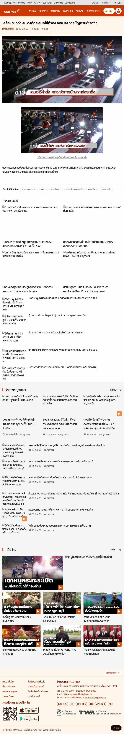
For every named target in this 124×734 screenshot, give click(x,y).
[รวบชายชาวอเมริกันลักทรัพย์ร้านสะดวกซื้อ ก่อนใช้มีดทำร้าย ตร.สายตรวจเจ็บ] (62, 405)
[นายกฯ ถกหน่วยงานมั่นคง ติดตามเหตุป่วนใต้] (21, 636)
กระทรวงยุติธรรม (28, 189)
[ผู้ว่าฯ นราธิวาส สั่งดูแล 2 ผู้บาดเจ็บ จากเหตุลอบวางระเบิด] (14, 321)
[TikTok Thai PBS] (97, 704)
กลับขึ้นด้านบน (111, 673)
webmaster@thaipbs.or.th (80, 694)
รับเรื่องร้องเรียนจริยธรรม (38, 691)
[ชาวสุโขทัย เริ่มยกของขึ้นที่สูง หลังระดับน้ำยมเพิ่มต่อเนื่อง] (62, 636)
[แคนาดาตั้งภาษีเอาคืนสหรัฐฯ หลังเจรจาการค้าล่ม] (102, 636)
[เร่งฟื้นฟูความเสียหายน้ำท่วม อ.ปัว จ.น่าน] (21, 603)
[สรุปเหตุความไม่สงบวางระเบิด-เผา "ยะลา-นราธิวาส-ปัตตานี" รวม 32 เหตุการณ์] (92, 267)
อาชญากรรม (8, 29)
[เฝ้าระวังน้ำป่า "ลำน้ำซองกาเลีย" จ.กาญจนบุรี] (62, 603)
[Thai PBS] (12, 10)
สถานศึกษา (55, 189)
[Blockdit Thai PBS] (103, 704)
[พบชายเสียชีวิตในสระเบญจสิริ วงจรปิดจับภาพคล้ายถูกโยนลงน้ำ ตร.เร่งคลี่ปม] (14, 450)
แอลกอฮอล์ (105, 189)
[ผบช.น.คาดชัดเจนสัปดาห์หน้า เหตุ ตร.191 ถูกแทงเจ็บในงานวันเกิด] (21, 405)
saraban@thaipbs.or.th (95, 697)
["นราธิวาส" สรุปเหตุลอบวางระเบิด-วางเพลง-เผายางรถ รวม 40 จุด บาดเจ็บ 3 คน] (31, 221)
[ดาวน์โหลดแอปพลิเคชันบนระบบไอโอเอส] (29, 710)
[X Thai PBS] (65, 704)
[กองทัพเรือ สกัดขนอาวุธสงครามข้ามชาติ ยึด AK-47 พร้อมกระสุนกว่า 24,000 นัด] (102, 405)
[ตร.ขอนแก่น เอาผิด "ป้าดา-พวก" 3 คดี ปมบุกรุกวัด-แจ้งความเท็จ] (14, 514)
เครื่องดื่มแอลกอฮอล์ (74, 189)
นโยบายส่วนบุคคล (9, 691)
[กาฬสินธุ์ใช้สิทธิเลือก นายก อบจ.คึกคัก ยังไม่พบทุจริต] (102, 603)
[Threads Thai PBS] (78, 704)
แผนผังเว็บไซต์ (8, 681)
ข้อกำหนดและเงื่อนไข (36, 681)
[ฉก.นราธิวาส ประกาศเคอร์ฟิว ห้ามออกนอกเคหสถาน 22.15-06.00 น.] (14, 356)
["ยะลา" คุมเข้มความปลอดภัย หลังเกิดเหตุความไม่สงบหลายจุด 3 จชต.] (14, 304)
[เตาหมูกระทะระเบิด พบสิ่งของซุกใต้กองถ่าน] (32, 573)
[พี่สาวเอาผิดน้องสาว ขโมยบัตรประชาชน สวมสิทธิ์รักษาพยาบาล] (14, 482)
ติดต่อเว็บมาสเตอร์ (36, 686)
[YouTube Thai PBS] (91, 704)
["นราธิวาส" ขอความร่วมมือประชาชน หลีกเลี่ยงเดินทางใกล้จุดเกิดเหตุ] (14, 373)
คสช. (43, 189)
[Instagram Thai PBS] (72, 704)
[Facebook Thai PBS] (59, 704)
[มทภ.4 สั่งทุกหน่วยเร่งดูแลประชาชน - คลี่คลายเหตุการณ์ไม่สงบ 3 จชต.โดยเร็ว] (31, 267)
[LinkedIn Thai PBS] (110, 704)
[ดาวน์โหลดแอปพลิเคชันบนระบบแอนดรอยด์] (29, 718)
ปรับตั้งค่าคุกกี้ (34, 696)
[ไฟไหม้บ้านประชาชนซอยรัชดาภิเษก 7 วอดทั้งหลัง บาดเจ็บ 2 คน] (14, 530)
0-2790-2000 (67, 690)
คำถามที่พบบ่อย (9, 686)
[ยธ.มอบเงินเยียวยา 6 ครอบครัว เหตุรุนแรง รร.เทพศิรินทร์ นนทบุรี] (14, 466)
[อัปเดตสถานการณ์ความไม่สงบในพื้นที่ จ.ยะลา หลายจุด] (14, 338)
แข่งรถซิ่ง (91, 189)
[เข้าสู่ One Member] (118, 11)
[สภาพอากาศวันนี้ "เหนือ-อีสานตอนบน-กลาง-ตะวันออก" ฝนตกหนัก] (92, 221)
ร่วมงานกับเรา (8, 696)
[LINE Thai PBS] (84, 704)
